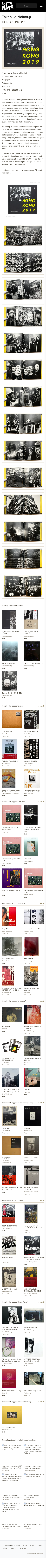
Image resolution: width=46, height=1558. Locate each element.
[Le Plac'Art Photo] (8, 6)
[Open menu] (41, 5)
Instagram (23, 1548)
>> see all (41, 706)
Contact (39, 1545)
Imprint (25, 1545)
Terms (5, 1548)
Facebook (13, 1548)
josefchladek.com (37, 1553)
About (32, 1545)
